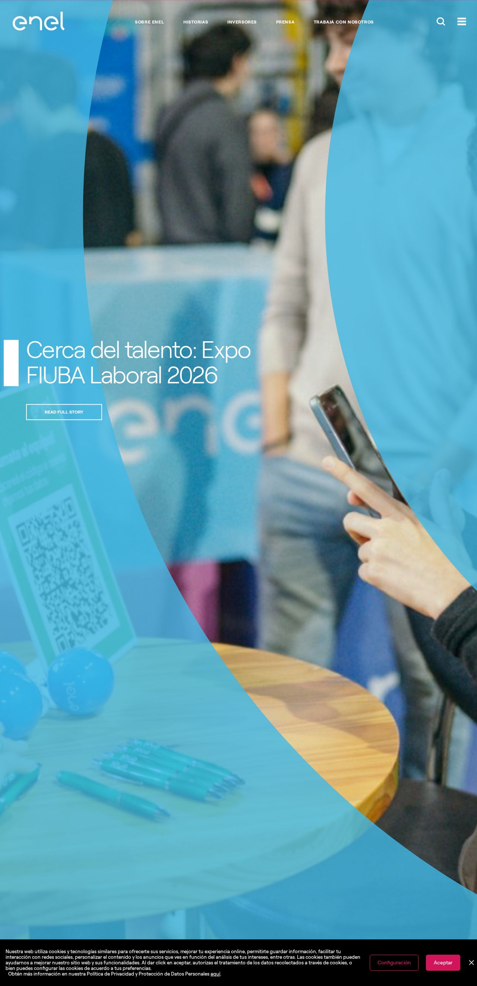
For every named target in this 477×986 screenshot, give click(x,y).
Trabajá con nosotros (344, 22)
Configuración (394, 963)
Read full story (213, 411)
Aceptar (443, 963)
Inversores (242, 22)
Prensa (285, 22)
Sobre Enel (149, 22)
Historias (195, 22)
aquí (215, 974)
